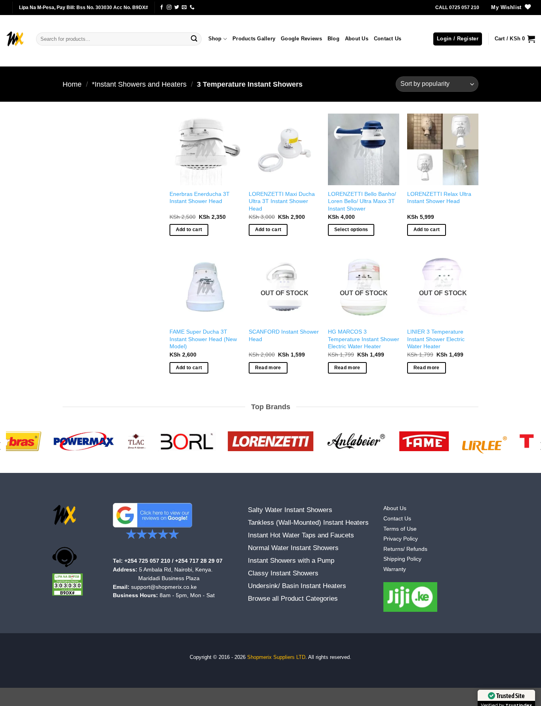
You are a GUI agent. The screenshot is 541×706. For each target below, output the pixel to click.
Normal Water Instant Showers (293, 548)
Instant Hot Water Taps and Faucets (301, 535)
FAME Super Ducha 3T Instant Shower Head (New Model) (203, 338)
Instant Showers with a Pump (291, 560)
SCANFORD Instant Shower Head (284, 335)
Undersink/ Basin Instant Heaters (297, 586)
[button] (457, 39)
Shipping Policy (402, 559)
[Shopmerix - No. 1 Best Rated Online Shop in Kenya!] (15, 39)
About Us (356, 39)
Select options (351, 229)
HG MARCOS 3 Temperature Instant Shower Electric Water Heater (363, 338)
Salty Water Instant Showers (290, 510)
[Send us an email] (184, 7)
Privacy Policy (400, 539)
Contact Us (388, 39)
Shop (215, 39)
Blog (333, 39)
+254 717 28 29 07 (199, 561)
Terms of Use (400, 529)
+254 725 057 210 (147, 561)
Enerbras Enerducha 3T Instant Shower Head (200, 198)
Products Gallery (253, 39)
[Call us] (192, 7)
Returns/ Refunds (405, 549)
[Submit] (194, 39)
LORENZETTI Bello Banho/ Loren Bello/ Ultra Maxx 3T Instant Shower (362, 201)
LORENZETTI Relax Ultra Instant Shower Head (439, 198)
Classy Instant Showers (283, 573)
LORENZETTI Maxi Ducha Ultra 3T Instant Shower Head (282, 201)
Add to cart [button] (189, 229)
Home (72, 84)
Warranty (394, 569)
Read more (268, 367)
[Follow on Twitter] (176, 7)
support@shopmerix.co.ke (164, 587)
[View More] (410, 597)
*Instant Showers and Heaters (139, 84)
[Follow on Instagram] (169, 7)
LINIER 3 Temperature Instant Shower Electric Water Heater (436, 338)
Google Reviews (301, 39)
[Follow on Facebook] (161, 7)
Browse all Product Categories (293, 598)
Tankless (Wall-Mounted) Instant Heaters (308, 522)
